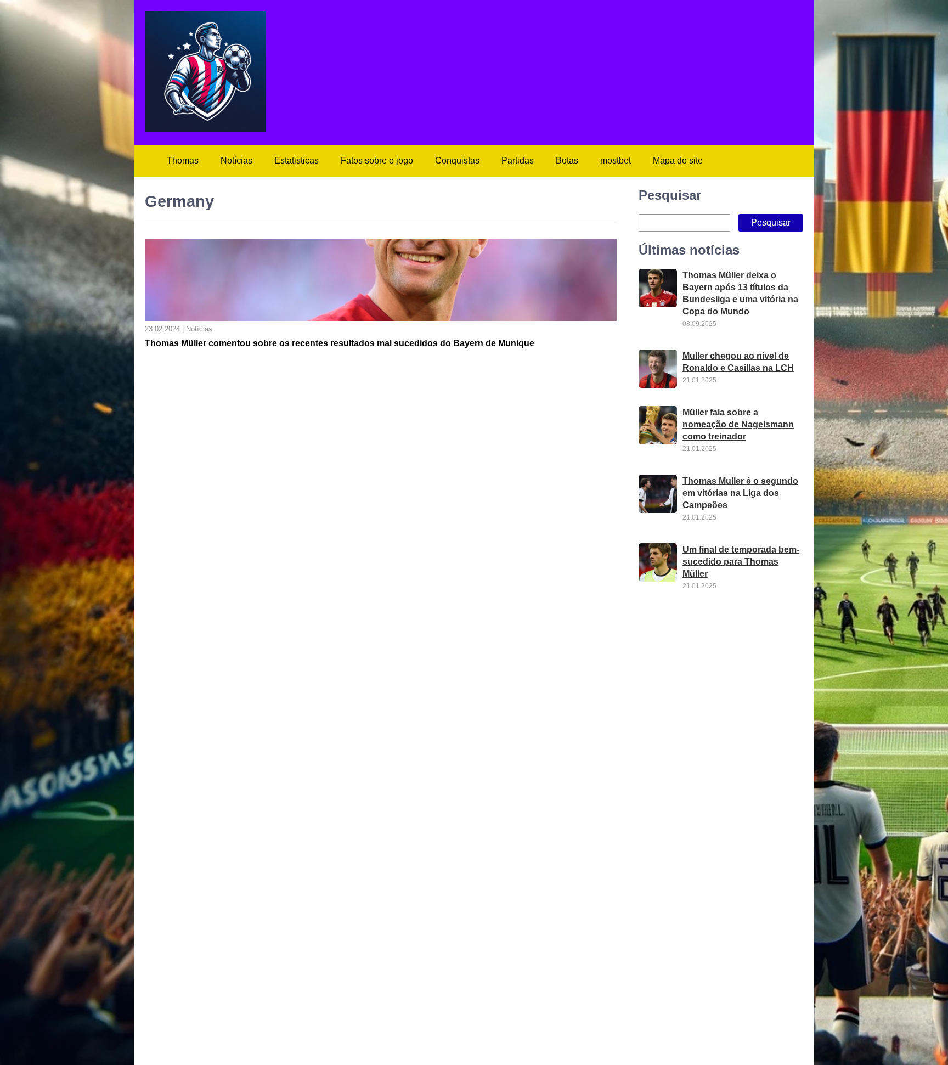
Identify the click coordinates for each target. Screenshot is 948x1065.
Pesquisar (670, 195)
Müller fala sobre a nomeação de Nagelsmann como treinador (738, 424)
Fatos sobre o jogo (377, 160)
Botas (567, 160)
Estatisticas (296, 160)
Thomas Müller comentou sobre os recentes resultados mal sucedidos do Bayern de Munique (339, 343)
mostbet (615, 160)
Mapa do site (678, 160)
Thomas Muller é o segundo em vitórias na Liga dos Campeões (740, 493)
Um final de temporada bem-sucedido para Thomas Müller (740, 561)
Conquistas (457, 160)
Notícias (236, 160)
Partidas (517, 160)
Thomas (183, 160)
